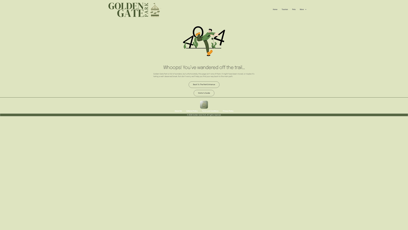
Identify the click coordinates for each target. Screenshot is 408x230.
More (302, 9)
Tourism (285, 9)
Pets (294, 9)
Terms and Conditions (210, 111)
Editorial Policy (192, 111)
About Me (178, 111)
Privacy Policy (228, 111)
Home (275, 9)
